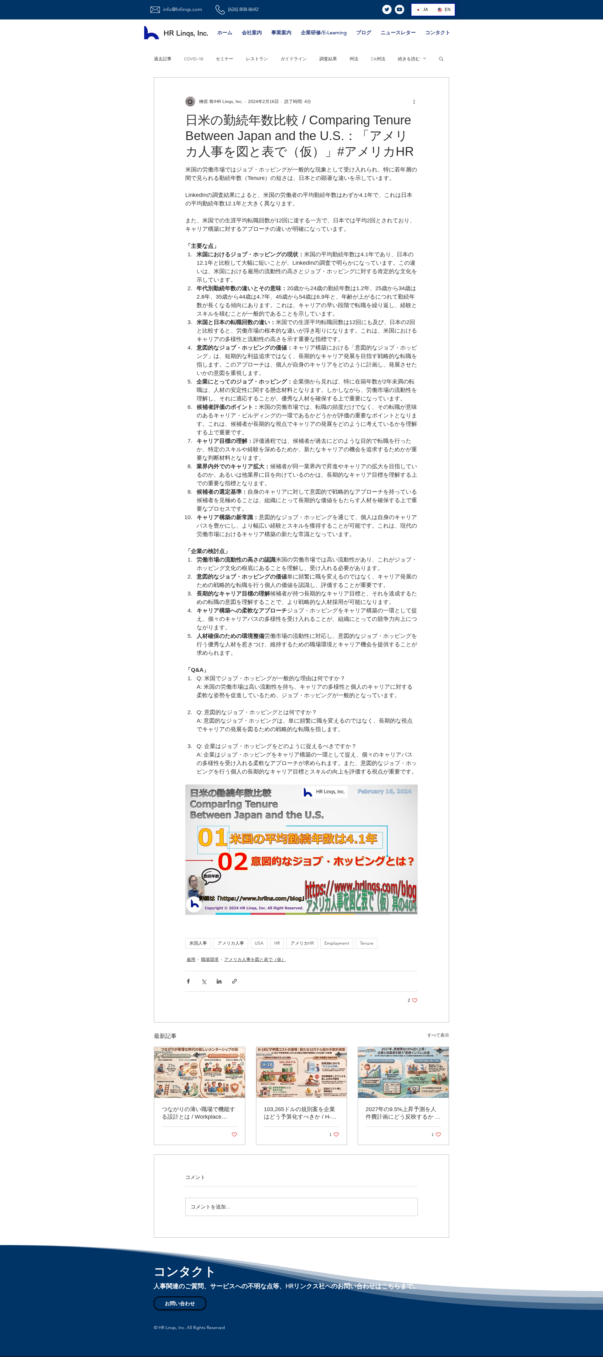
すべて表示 (438, 1035)
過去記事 (162, 58)
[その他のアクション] (414, 101)
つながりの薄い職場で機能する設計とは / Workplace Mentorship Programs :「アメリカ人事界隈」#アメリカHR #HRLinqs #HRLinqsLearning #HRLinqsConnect (199, 1113)
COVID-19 (193, 58)
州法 (354, 58)
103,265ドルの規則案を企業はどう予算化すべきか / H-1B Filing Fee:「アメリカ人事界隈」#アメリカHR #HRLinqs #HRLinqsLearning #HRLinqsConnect (301, 1113)
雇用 (191, 959)
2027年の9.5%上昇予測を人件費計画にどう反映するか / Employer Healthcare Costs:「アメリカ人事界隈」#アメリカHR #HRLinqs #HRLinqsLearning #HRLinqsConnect (401, 1113)
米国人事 (198, 943)
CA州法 (378, 58)
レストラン (257, 58)
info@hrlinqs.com (182, 9)
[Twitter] (387, 9)
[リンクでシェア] (234, 981)
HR (277, 943)
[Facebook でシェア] (188, 981)
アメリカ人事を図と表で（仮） (255, 959)
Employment (336, 943)
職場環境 (210, 959)
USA (259, 943)
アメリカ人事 (231, 943)
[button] (441, 58)
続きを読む (409, 58)
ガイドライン (293, 58)
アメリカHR (302, 943)
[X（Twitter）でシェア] (204, 981)
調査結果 (328, 58)
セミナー (224, 58)
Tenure (366, 943)
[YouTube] (399, 9)
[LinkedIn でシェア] (219, 981)
